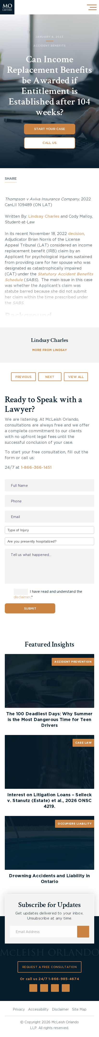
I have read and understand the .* (48, 594)
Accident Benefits (49, 45)
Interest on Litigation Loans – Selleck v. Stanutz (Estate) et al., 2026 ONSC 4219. (49, 801)
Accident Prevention (73, 661)
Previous (23, 377)
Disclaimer (60, 1009)
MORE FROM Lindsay (49, 350)
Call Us (49, 143)
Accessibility (38, 1009)
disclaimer (22, 597)
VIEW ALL (76, 377)
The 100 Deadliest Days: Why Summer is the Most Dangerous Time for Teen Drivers (49, 720)
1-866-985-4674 (64, 979)
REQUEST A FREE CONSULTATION (49, 967)
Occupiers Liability (75, 823)
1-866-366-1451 (36, 467)
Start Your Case (49, 129)
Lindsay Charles (43, 216)
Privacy (19, 1009)
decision (76, 234)
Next (49, 377)
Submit (30, 608)
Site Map (79, 1009)
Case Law (83, 742)
